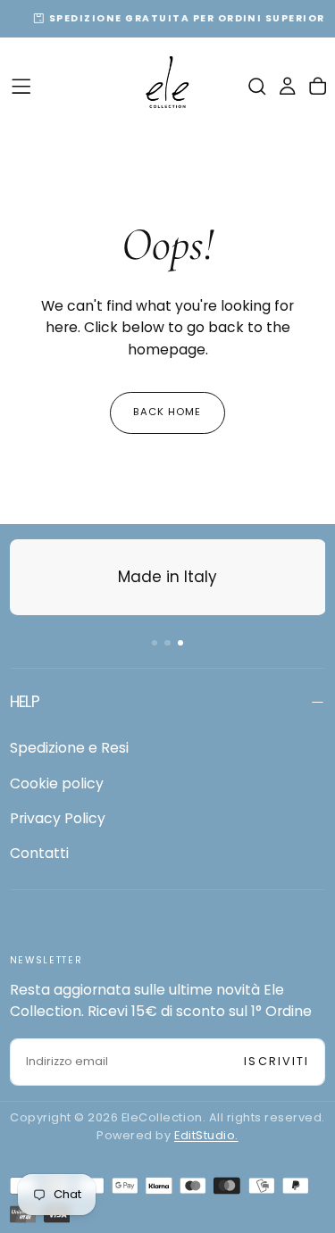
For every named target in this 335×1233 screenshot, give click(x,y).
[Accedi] (287, 86)
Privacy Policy (57, 818)
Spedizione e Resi (69, 747)
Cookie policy (57, 783)
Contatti (39, 853)
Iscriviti (276, 1061)
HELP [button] (24, 701)
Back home (167, 411)
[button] (21, 86)
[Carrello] (317, 86)
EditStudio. (206, 1135)
